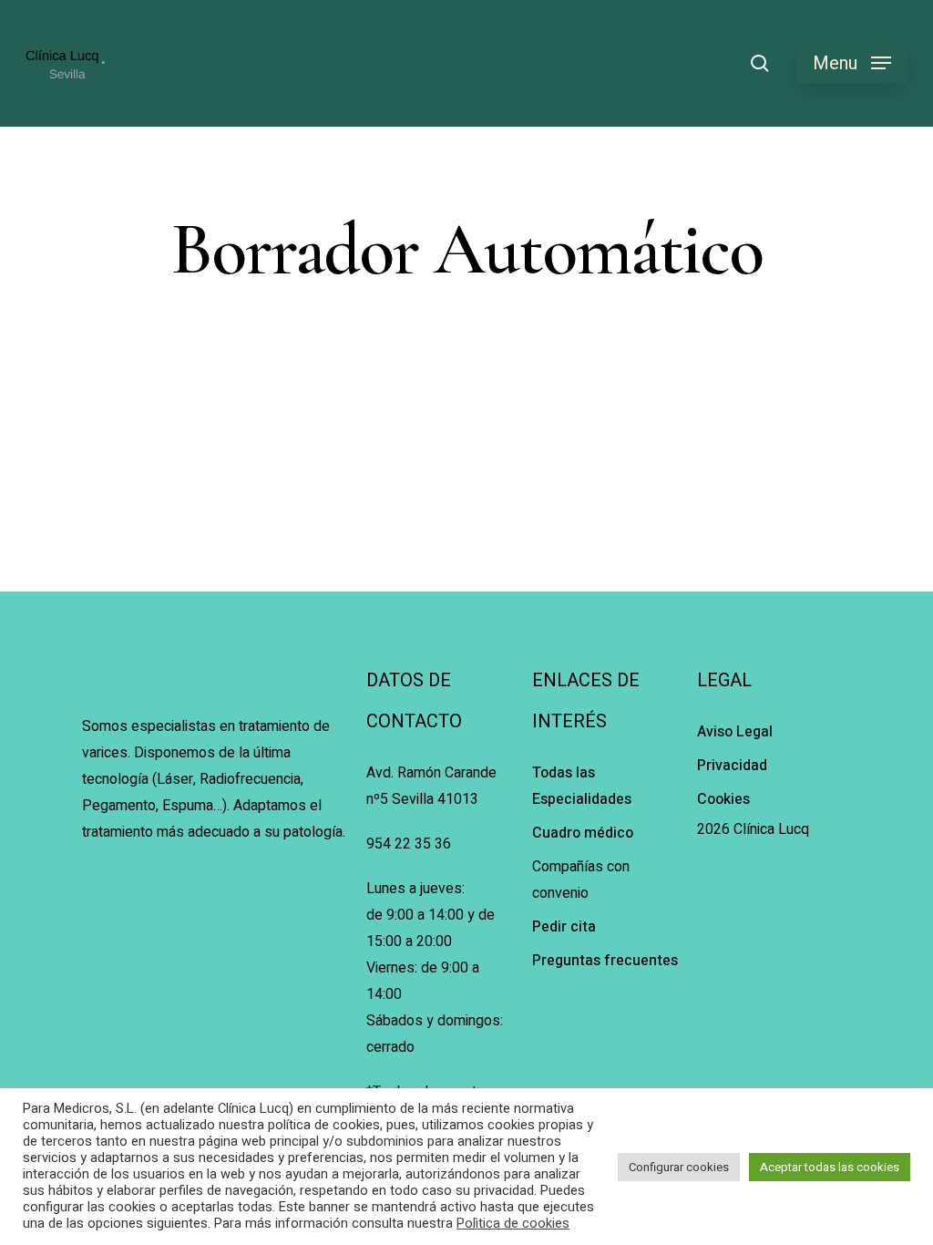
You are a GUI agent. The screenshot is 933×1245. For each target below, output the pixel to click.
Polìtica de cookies (512, 1224)
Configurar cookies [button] (679, 1167)
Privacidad (732, 766)
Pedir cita (564, 927)
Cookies (723, 799)
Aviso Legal (735, 732)
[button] (851, 63)
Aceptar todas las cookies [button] (829, 1167)
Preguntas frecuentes (605, 961)
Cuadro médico (582, 833)
